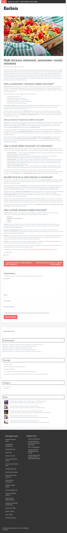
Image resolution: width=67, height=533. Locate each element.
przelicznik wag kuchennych (9, 481)
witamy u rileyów (9, 511)
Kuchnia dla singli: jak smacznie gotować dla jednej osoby (34, 443)
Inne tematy (7, 386)
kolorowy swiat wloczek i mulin (11, 464)
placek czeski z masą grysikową (10, 476)
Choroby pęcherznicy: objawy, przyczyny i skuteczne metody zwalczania (22, 351)
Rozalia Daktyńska (20, 66)
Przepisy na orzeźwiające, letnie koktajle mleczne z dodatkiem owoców (28, 401)
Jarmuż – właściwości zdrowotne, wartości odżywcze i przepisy (20, 346)
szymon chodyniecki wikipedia (10, 494)
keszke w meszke (10, 455)
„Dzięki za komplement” (34, 439)
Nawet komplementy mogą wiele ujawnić (14, 366)
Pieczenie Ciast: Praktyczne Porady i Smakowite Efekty (24, 406)
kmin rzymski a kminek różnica (11, 459)
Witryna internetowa (9, 306)
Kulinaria (7, 255)
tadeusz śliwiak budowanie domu (9, 499)
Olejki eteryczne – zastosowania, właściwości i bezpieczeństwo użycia (39, 249)
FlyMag (25, 528)
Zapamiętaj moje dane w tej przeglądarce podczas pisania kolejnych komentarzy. (27, 313)
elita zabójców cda (10, 449)
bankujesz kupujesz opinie (10, 440)
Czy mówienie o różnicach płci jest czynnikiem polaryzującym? (20, 371)
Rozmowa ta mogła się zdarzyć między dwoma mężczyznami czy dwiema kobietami (26, 374)
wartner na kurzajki (10, 508)
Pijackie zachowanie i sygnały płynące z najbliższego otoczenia (26, 411)
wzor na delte (9, 514)
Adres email (7, 301)
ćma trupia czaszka (10, 517)
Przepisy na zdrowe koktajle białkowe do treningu (33, 451)
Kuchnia (11, 8)
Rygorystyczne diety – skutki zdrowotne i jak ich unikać (18, 348)
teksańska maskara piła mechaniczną (11, 503)
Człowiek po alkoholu (9, 369)
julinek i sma (8, 452)
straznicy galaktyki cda (11, 490)
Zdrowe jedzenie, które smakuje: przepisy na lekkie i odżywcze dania (34, 457)
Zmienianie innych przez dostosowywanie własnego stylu (25, 420)
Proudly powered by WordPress (10, 528)
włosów (29, 171)
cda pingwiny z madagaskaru (9, 445)
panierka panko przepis (11, 472)
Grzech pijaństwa (8, 364)
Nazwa (6, 295)
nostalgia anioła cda (10, 469)
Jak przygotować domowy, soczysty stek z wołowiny (23, 415)
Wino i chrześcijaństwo (34, 447)
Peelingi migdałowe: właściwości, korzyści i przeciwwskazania (24, 1)
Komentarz (7, 278)
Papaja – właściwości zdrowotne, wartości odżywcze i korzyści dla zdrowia (23, 344)
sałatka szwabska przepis (10, 486)
